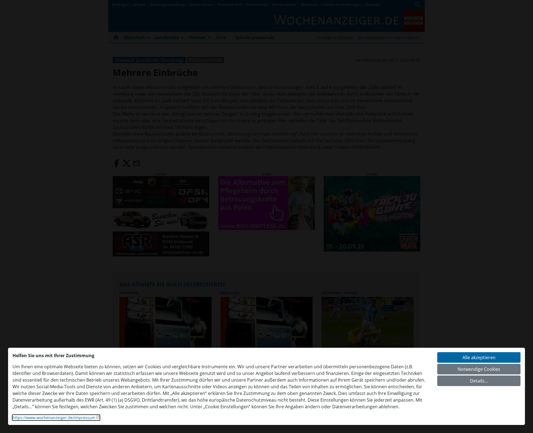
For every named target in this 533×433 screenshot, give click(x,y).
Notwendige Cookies (478, 369)
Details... (479, 381)
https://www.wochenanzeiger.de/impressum (53, 417)
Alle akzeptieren (479, 357)
